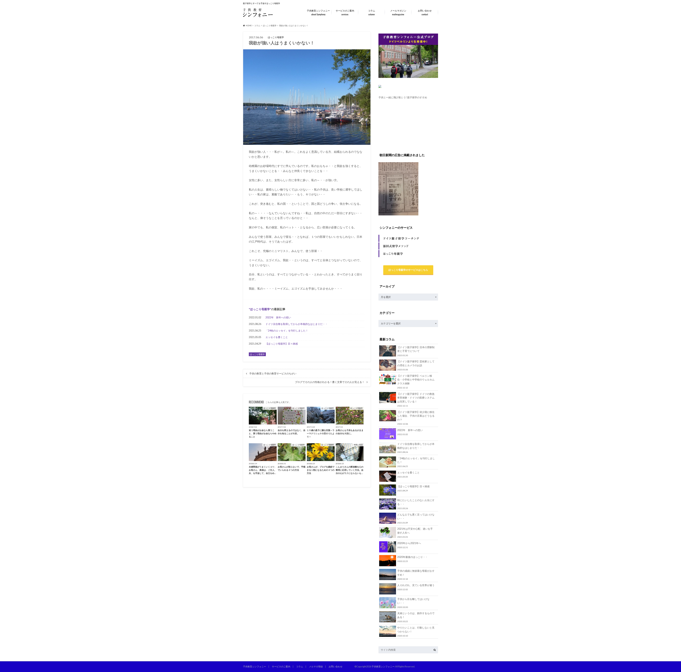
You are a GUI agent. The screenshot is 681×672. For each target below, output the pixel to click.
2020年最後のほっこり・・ (412, 558)
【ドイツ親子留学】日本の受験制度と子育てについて (415, 351)
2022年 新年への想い (278, 317)
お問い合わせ (425, 12)
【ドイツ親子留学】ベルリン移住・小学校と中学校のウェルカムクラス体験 (415, 381)
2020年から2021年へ (409, 545)
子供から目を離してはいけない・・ (413, 602)
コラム (371, 12)
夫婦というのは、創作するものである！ (415, 617)
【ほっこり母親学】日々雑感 (281, 343)
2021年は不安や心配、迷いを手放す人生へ (415, 532)
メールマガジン (398, 12)
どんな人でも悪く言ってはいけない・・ (415, 518)
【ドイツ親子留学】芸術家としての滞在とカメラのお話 (415, 365)
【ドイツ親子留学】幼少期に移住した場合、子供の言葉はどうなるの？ (415, 417)
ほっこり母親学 (260, 309)
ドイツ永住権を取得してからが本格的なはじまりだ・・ (296, 323)
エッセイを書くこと (276, 337)
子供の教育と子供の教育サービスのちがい (272, 373)
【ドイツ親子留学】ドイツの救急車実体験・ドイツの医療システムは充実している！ (415, 399)
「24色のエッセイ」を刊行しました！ (286, 330)
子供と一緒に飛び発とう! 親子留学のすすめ (402, 97)
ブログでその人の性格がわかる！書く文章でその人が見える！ (329, 382)
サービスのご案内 (345, 12)
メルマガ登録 (316, 666)
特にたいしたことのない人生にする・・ (415, 504)
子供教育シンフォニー (318, 12)
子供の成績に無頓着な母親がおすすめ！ (415, 574)
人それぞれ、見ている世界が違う (415, 587)
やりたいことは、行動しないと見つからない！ (415, 631)
